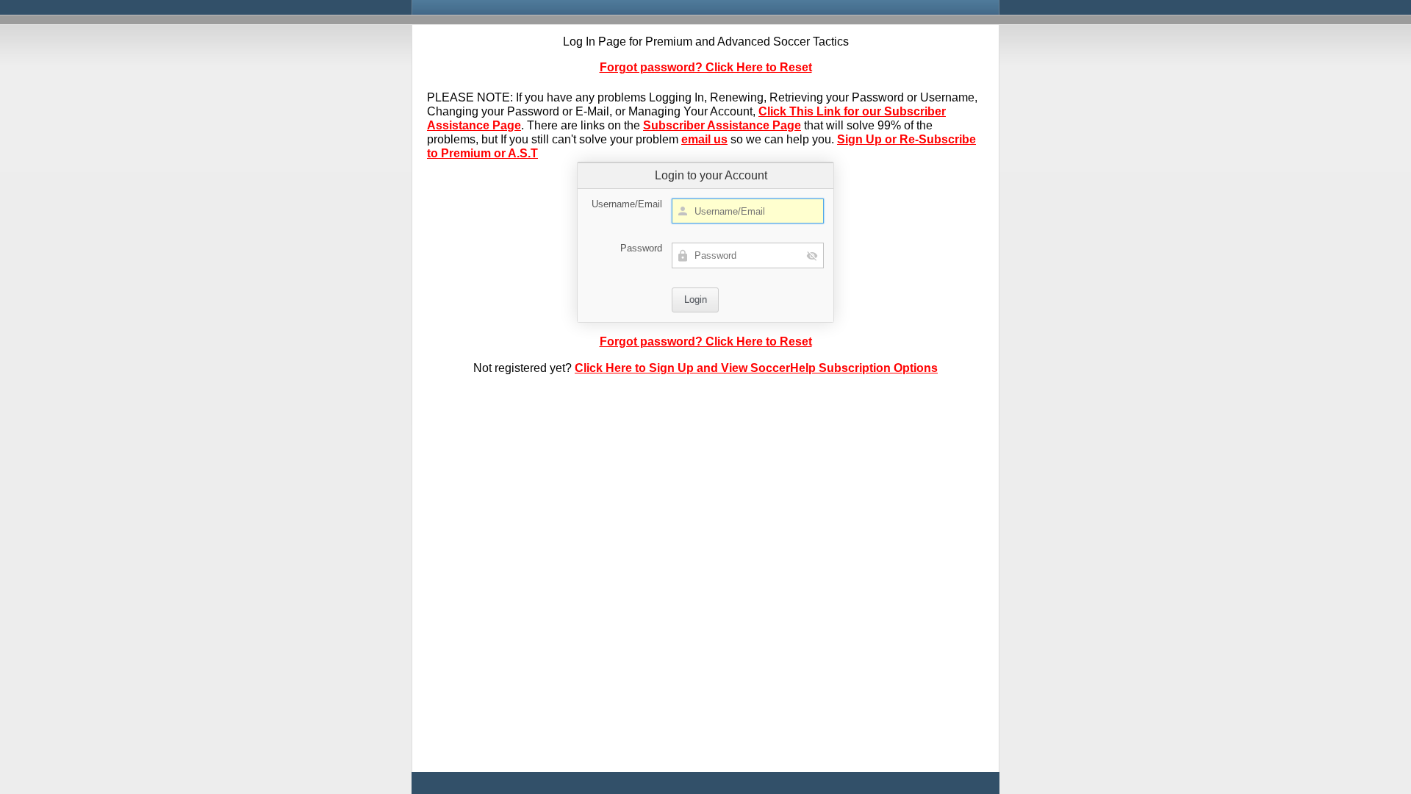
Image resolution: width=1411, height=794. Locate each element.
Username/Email (627, 204)
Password (641, 248)
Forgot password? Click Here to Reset (706, 67)
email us (704, 139)
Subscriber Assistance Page (722, 125)
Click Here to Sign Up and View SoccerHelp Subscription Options (756, 368)
